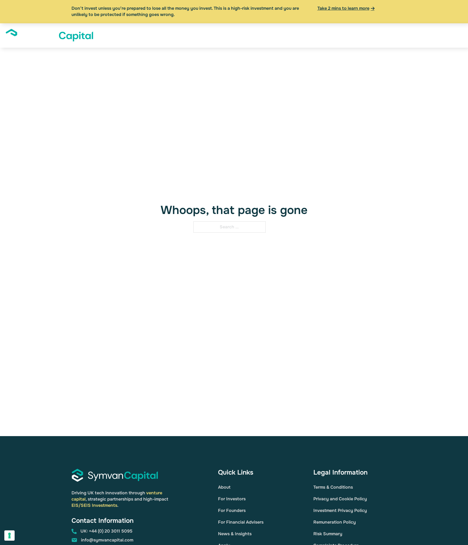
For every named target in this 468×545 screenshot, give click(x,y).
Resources (406, 35)
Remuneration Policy (334, 522)
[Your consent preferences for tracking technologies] (9, 535)
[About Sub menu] (245, 35)
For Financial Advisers (241, 522)
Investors (262, 35)
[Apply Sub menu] (457, 35)
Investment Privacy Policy (340, 510)
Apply (447, 35)
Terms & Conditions (333, 487)
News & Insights (369, 35)
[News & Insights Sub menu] (388, 35)
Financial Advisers (324, 35)
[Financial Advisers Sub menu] (345, 35)
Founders (293, 35)
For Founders (232, 510)
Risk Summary (327, 534)
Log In (428, 35)
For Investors (232, 499)
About (235, 35)
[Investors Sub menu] (275, 35)
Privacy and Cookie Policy (340, 499)
